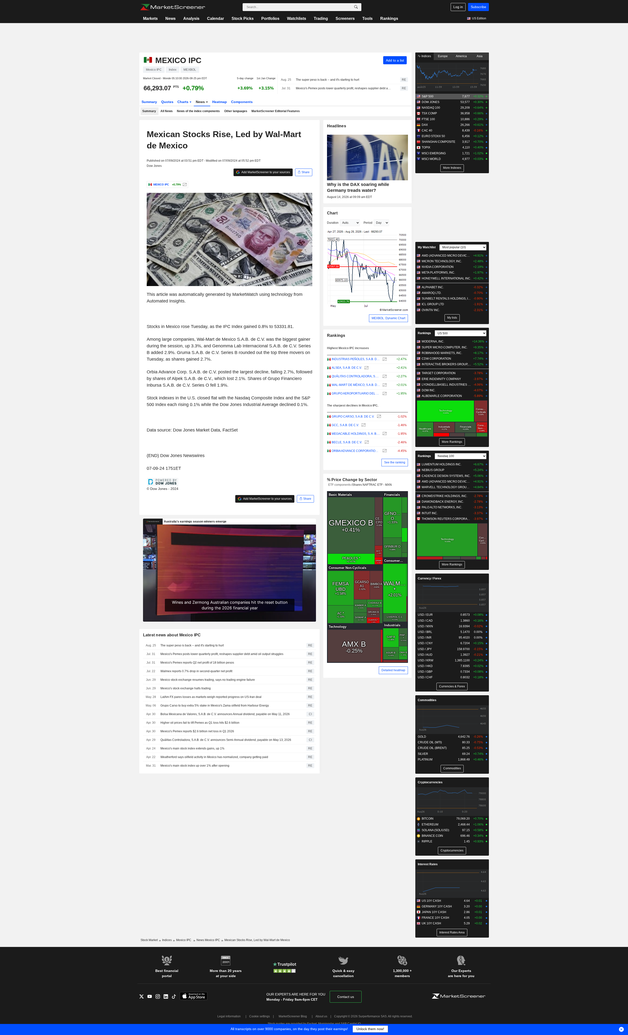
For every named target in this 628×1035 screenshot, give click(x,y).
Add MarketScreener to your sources (265, 172)
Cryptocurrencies (430, 782)
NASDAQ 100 (431, 107)
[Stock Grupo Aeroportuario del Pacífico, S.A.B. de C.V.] (384, 393)
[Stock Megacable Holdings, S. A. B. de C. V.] (384, 433)
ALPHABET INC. (433, 287)
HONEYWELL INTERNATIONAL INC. (446, 278)
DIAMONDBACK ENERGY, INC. (443, 501)
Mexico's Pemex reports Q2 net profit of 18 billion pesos (197, 662)
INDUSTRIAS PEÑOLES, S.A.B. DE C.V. (356, 359)
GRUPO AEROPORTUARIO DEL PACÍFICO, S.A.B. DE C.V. (356, 393)
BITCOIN (427, 818)
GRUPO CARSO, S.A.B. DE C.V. (353, 416)
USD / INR (425, 637)
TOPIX (426, 147)
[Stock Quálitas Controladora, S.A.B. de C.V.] (384, 376)
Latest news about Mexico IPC (172, 635)
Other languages (235, 111)
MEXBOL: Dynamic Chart (388, 318)
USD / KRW (425, 660)
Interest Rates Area (452, 932)
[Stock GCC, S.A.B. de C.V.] (363, 425)
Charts (183, 102)
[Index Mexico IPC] (184, 184)
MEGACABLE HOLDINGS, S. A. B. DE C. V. (356, 433)
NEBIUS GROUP (433, 470)
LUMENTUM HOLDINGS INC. (441, 464)
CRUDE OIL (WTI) (430, 742)
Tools (367, 18)
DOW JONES (430, 102)
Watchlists (296, 18)
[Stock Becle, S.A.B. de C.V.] (366, 442)
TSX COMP (429, 113)
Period (368, 222)
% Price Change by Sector (352, 480)
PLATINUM (425, 759)
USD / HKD (425, 666)
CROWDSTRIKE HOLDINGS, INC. (444, 496)
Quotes (167, 102)
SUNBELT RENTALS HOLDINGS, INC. (446, 298)
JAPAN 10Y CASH (434, 912)
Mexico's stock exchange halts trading (185, 688)
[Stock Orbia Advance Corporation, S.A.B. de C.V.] (384, 451)
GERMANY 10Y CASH (437, 906)
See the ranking (394, 462)
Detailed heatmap (393, 670)
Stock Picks (243, 18)
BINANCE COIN (432, 836)
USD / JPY (425, 649)
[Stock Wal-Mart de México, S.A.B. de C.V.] (384, 385)
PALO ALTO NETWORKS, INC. (442, 507)
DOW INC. (428, 390)
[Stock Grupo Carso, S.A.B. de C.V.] (378, 416)
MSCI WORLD (431, 159)
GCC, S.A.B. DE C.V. (345, 425)
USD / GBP (425, 671)
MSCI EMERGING (434, 153)
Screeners (345, 18)
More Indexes (452, 168)
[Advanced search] (356, 7)
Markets (150, 18)
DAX (425, 125)
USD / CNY (425, 643)
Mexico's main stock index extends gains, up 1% (192, 748)
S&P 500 (427, 96)
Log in (458, 7)
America (461, 56)
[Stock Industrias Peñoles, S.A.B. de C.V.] (384, 359)
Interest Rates (428, 864)
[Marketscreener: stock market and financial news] (172, 7)
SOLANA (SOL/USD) (435, 830)
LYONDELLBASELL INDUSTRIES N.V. (446, 384)
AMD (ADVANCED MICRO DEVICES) (446, 255)
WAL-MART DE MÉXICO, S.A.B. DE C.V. (356, 385)
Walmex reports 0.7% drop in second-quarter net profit (196, 671)
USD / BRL (425, 632)
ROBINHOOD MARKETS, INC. (442, 353)
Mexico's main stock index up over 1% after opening (194, 765)
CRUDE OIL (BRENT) (432, 748)
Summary (149, 102)
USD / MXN (425, 626)
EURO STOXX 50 (433, 136)
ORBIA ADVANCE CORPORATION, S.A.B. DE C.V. (356, 451)
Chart (332, 213)
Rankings (389, 18)
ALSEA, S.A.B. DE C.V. (347, 367)
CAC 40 (427, 130)
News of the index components (198, 111)
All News (166, 111)
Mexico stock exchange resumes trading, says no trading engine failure (207, 679)
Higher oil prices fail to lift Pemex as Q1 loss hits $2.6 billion (199, 722)
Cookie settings (259, 1016)
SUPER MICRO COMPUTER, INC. (445, 347)
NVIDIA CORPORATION (438, 267)
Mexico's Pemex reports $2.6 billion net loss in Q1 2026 (197, 731)
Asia (480, 56)
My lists (452, 317)
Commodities (427, 700)
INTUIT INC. (430, 513)
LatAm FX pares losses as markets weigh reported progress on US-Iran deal (211, 697)
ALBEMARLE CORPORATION (442, 396)
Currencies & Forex (452, 686)
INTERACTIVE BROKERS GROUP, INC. (446, 364)
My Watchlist (427, 247)
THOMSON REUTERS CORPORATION (446, 519)
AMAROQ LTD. (432, 293)
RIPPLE (427, 841)
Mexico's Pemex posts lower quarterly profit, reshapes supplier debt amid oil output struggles (344, 88)
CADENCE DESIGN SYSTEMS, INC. (446, 476)
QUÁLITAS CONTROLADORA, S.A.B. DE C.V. (356, 376)
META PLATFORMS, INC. (438, 272)
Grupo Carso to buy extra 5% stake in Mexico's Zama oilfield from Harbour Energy (214, 705)
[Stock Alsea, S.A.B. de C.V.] (365, 367)
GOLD (422, 736)
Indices (426, 56)
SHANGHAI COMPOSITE (438, 142)
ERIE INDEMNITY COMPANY (441, 379)
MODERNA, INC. (433, 341)
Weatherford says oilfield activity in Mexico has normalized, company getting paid (214, 757)
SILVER (423, 754)
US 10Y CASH (431, 901)
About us (321, 1016)
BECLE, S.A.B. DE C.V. (347, 442)
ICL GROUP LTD (433, 304)
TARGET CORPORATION (439, 373)
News (170, 18)
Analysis (191, 18)
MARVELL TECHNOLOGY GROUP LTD (446, 487)
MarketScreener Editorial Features (275, 111)
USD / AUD (425, 654)
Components (242, 102)
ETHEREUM (430, 824)
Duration (333, 222)
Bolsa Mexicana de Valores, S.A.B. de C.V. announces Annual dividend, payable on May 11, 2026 (225, 714)
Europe (443, 56)
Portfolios (270, 18)
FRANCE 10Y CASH (435, 917)
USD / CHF (425, 677)
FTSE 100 (428, 119)
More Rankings (452, 442)
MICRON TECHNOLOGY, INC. (442, 261)
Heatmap (219, 102)
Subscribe (478, 7)
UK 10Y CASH (431, 923)
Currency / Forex (429, 578)
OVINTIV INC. (431, 310)
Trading (321, 18)
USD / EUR (425, 614)
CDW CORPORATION (436, 358)
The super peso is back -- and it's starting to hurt (327, 79)
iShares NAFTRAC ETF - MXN (372, 484)
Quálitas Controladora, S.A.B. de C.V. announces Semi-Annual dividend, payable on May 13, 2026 (225, 740)
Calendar (215, 18)
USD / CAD (425, 620)
